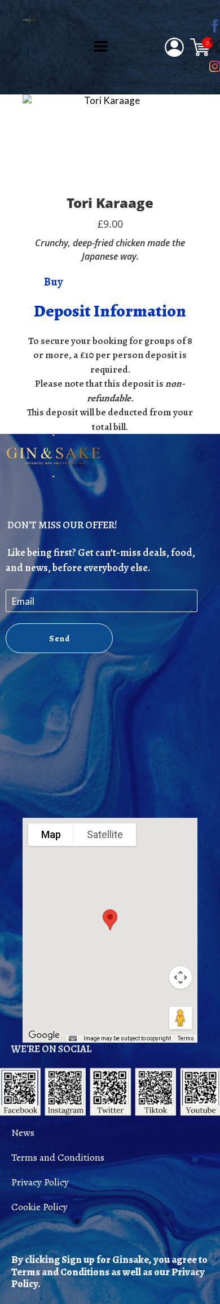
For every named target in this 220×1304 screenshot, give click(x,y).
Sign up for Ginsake (105, 1259)
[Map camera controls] (180, 977)
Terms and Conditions (57, 1157)
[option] (107, 141)
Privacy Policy (40, 1182)
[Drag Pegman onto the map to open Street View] (180, 1018)
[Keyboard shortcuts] (73, 1039)
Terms (186, 1038)
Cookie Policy (39, 1207)
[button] (101, 46)
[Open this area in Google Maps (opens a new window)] (44, 1035)
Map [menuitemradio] (51, 834)
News (22, 1132)
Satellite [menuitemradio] (105, 834)
